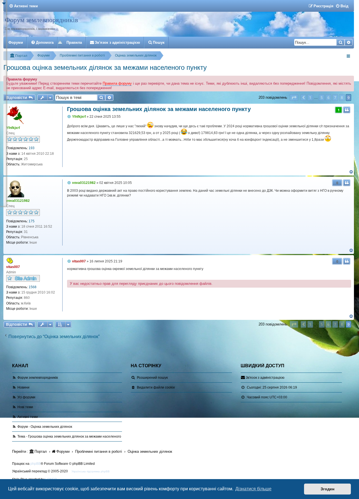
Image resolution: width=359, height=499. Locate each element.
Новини (23, 387)
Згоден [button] (327, 489)
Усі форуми (26, 397)
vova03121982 (18, 201)
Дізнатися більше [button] (253, 488)
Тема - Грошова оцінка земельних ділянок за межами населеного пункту (74, 436)
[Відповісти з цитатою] (346, 110)
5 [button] (322, 97)
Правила (74, 42)
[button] (294, 97)
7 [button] (335, 97)
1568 (32, 287)
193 (31, 148)
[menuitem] (23, 6)
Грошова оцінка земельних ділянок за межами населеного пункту (105, 67)
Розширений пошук (152, 378)
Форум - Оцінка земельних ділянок (44, 427)
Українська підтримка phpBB (91, 471)
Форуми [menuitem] (15, 42)
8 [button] (342, 97)
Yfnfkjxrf (13, 128)
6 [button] (328, 97)
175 (31, 221)
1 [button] (310, 97)
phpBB (35, 464)
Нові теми (25, 407)
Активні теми (27, 417)
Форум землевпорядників (41, 19)
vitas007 (13, 267)
